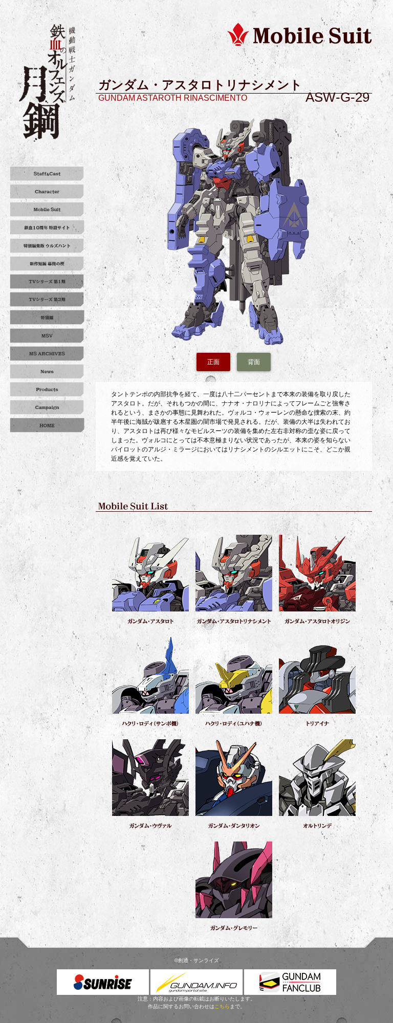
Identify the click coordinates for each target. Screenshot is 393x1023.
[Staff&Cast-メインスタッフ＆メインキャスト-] (47, 173)
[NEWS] (47, 371)
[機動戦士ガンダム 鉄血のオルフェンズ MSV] (47, 335)
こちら (222, 1006)
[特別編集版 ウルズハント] (47, 245)
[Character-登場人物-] (47, 191)
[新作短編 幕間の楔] (47, 263)
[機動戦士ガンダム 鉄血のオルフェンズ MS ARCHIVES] (47, 353)
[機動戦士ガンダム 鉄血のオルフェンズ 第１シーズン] (47, 281)
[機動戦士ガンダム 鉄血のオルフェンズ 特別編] (47, 317)
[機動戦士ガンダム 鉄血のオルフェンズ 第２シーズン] (47, 299)
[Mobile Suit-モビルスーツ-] (47, 209)
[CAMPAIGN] (47, 407)
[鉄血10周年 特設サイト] (47, 227)
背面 (254, 362)
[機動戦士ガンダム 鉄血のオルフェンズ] (47, 425)
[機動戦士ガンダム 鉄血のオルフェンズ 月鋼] (47, 82)
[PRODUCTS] (47, 389)
